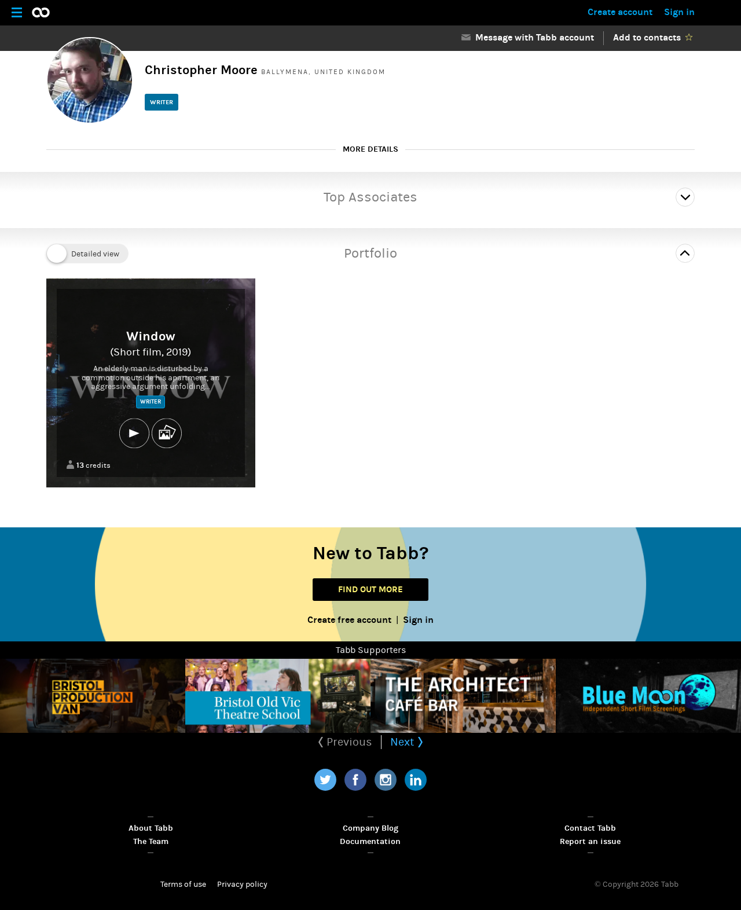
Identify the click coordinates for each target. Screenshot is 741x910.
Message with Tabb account (532, 37)
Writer (161, 102)
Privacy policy (242, 884)
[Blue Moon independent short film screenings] (648, 696)
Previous (348, 741)
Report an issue (590, 841)
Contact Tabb (590, 828)
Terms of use (183, 884)
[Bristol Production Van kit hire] (92, 696)
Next (403, 741)
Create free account (349, 619)
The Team (150, 841)
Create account (620, 11)
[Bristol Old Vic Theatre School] (277, 696)
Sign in (679, 11)
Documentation (370, 841)
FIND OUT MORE (370, 589)
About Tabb (151, 828)
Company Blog (370, 828)
